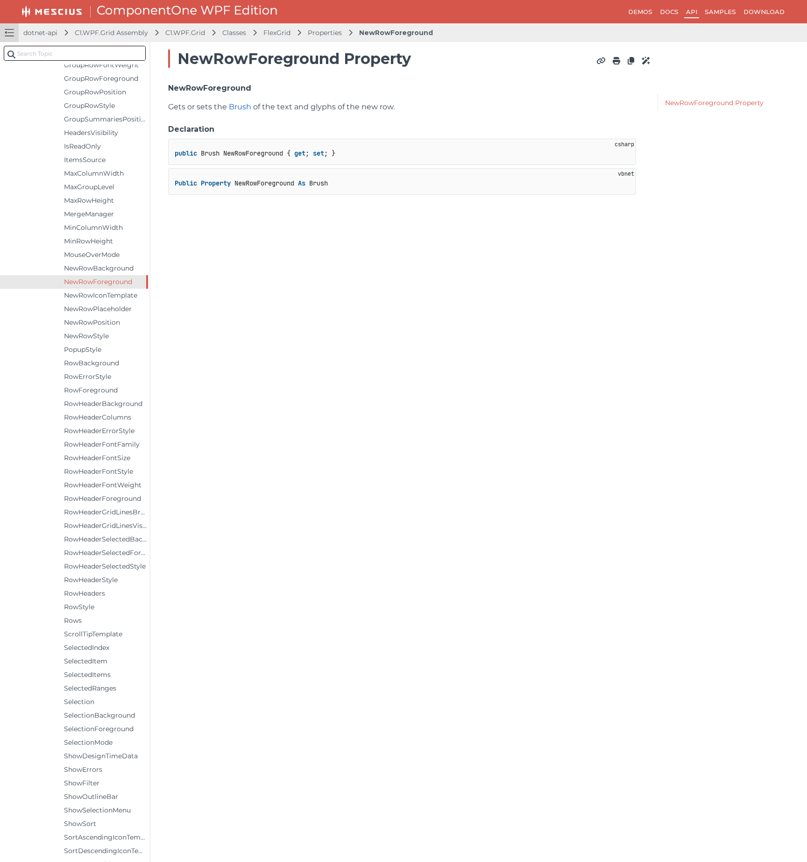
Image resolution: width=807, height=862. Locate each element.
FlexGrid (276, 32)
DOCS (669, 11)
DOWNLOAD (764, 11)
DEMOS (640, 11)
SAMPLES (720, 11)
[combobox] (75, 53)
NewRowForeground (396, 32)
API (691, 11)
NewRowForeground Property (714, 103)
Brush (240, 106)
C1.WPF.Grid (185, 32)
